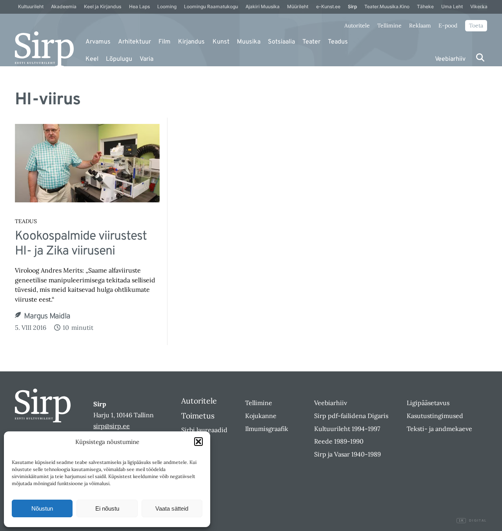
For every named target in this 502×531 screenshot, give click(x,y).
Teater (311, 42)
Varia (146, 59)
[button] (198, 442)
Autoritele (357, 25)
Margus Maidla (47, 316)
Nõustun (42, 508)
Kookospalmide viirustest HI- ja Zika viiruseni (81, 244)
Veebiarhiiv (450, 59)
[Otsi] (480, 57)
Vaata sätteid (171, 508)
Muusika (248, 42)
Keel (91, 59)
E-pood (447, 25)
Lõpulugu (119, 59)
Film (164, 42)
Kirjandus (191, 42)
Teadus (338, 42)
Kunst (221, 42)
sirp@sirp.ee (111, 426)
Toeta (476, 25)
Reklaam (420, 25)
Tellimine (389, 25)
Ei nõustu (107, 508)
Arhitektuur (134, 42)
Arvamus (98, 42)
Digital (473, 520)
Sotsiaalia (281, 42)
